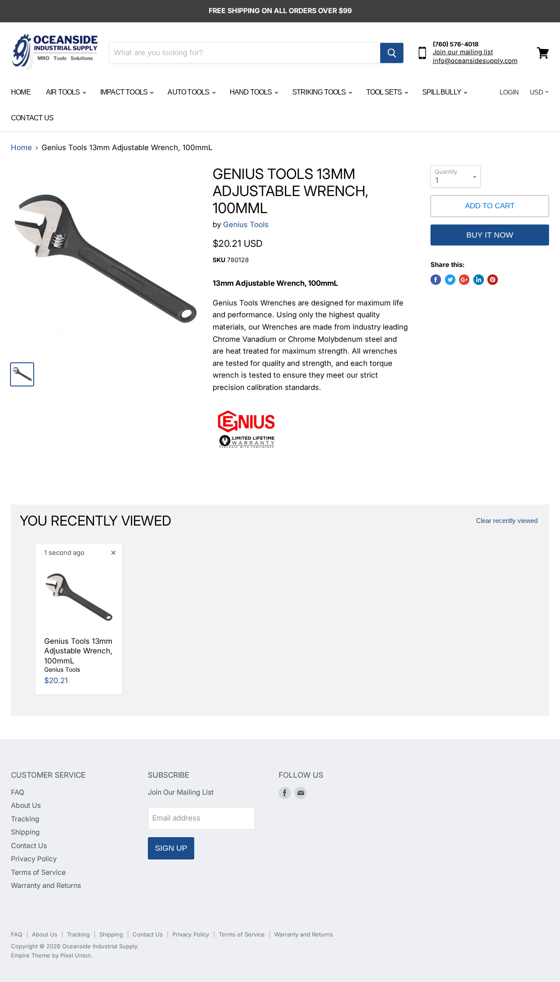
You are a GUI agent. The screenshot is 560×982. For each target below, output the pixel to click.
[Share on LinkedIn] (478, 279)
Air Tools (63, 92)
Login (509, 92)
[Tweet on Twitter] (450, 279)
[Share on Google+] (464, 279)
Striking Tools (319, 92)
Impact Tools (124, 92)
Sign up (171, 848)
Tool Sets (384, 92)
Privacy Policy (34, 859)
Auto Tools (189, 92)
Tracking (25, 819)
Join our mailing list (463, 52)
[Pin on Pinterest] (492, 279)
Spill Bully (442, 92)
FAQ (17, 792)
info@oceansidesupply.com (475, 61)
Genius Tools (246, 224)
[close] (113, 552)
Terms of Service (38, 872)
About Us (26, 805)
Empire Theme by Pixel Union (51, 955)
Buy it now (489, 235)
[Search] (391, 53)
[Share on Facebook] (435, 279)
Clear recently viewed (507, 520)
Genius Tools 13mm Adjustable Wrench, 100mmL (78, 651)
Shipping (25, 832)
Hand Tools (251, 92)
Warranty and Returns (46, 885)
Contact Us (32, 118)
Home (21, 92)
